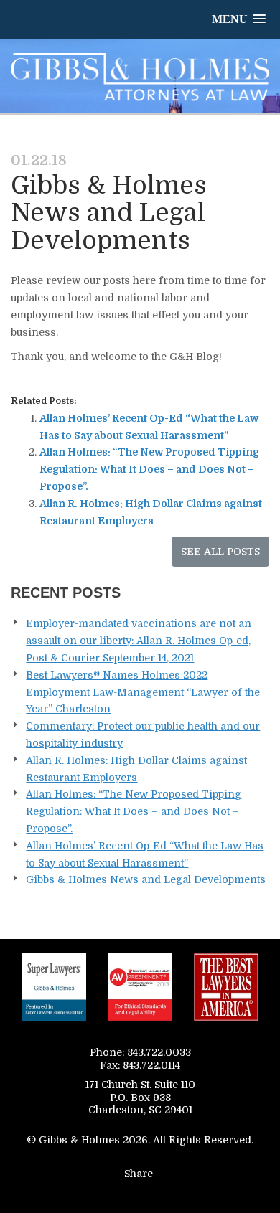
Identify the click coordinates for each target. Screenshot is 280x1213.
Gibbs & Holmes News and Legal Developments (146, 879)
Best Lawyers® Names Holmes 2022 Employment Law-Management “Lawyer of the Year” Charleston (143, 692)
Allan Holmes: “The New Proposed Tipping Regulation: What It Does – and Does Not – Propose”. (149, 469)
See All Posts (220, 551)
